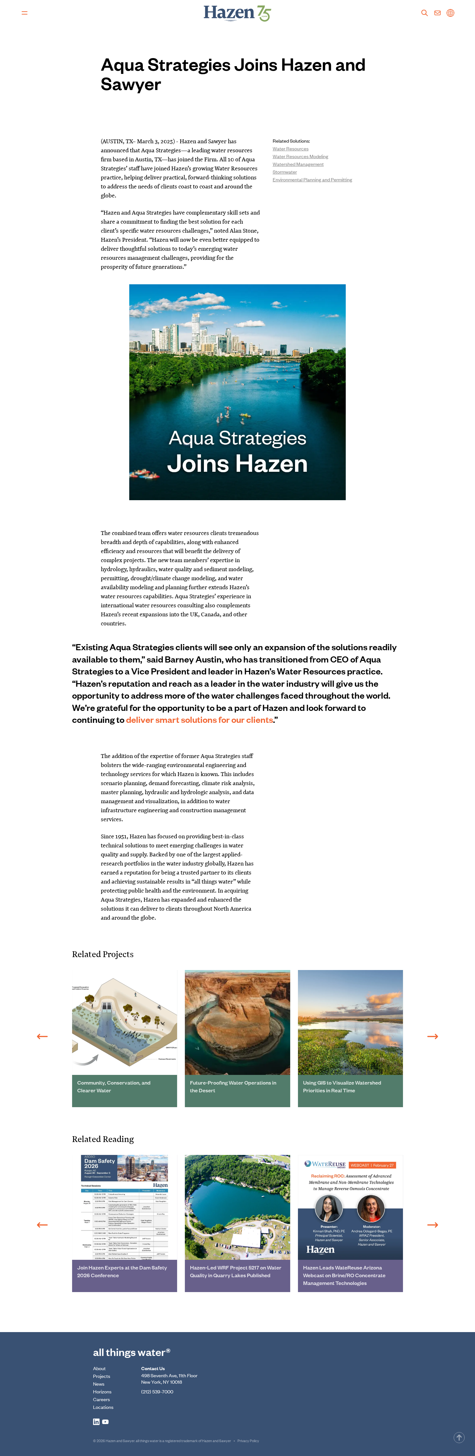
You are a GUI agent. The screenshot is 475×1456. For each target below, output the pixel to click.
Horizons (102, 1391)
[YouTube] (105, 1422)
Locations (103, 1406)
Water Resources (291, 148)
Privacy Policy (248, 1440)
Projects (101, 1375)
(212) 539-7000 (157, 1391)
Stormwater (285, 171)
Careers (101, 1399)
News (98, 1383)
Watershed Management (298, 163)
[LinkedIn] (96, 1422)
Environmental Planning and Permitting (312, 179)
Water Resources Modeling (300, 156)
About (99, 1368)
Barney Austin (193, 658)
